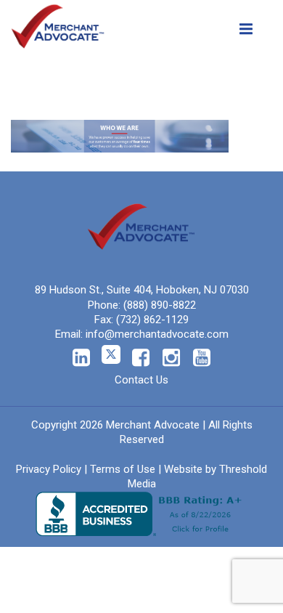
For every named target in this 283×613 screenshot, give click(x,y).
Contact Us (141, 379)
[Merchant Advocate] (58, 23)
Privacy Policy (48, 469)
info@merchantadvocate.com (157, 334)
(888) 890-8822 (159, 305)
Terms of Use (122, 469)
